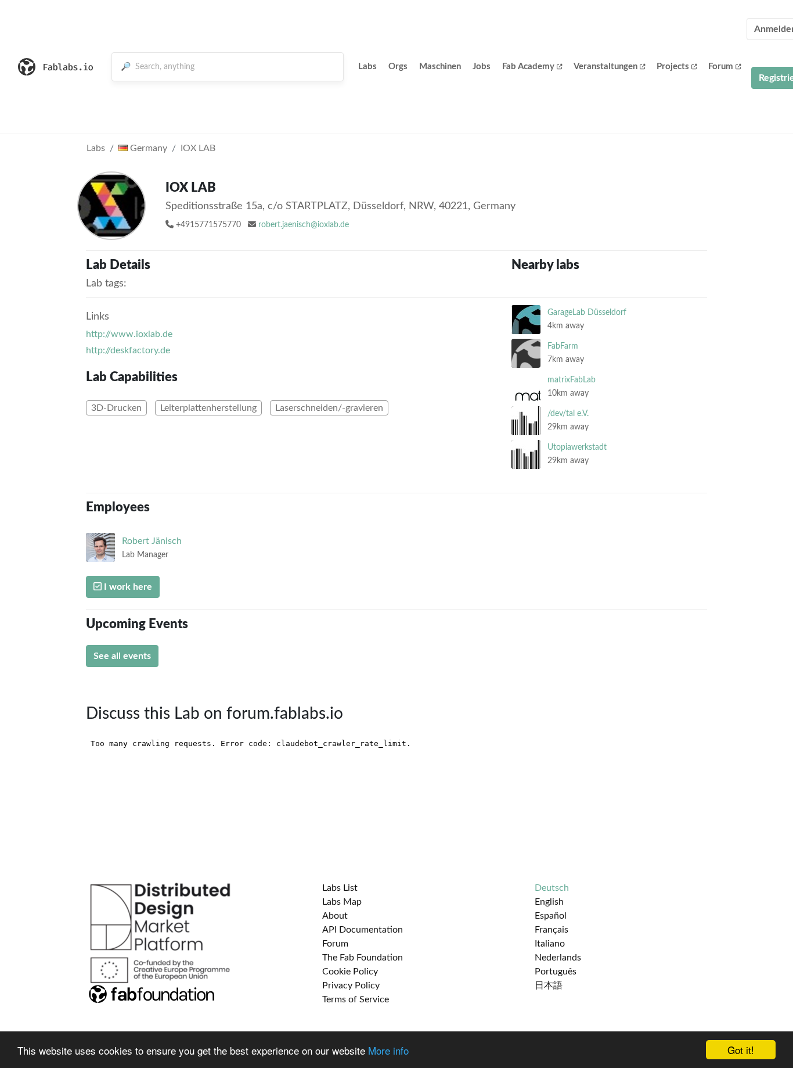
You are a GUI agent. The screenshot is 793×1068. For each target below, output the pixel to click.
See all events (122, 656)
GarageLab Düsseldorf (586, 312)
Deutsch (552, 888)
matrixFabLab (571, 379)
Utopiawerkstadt (577, 447)
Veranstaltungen (605, 66)
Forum (720, 66)
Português (555, 971)
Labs (367, 66)
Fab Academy (528, 66)
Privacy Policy (351, 985)
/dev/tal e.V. (568, 413)
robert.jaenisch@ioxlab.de (303, 225)
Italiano (550, 943)
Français (551, 929)
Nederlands (558, 957)
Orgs (398, 66)
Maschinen (440, 66)
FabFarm (562, 346)
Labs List (340, 888)
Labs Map (342, 901)
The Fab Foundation (362, 957)
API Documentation (362, 929)
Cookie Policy (350, 971)
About (335, 915)
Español (551, 915)
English (549, 901)
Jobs (482, 66)
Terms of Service (355, 999)
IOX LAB (198, 148)
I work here (127, 587)
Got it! (740, 1049)
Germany (147, 148)
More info (388, 1050)
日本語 (549, 985)
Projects (673, 66)
